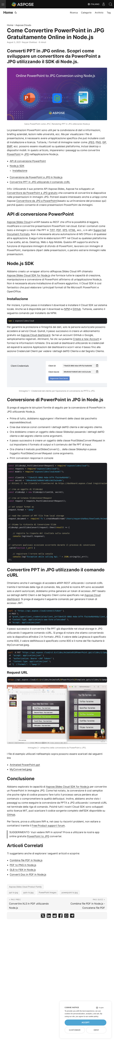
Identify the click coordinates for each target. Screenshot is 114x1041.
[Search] (110, 4)
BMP (9, 146)
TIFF (52, 230)
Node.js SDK (17, 165)
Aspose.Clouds (23, 25)
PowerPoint (14, 154)
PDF (58, 230)
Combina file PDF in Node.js (26, 860)
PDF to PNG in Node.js (23, 865)
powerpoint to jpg (70, 892)
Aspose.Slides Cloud (19, 222)
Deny (96, 1030)
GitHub (77, 309)
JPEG (91, 142)
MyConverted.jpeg (21, 769)
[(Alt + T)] (15, 12)
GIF (104, 142)
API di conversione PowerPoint (28, 161)
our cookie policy (92, 1016)
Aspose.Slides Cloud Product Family (25, 887)
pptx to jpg (28, 892)
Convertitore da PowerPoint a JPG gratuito (32, 192)
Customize (74, 1030)
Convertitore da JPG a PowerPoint (36, 200)
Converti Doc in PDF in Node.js (28, 874)
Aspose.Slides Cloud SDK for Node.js (28, 275)
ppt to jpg (13, 892)
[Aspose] (22, 4)
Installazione (20, 170)
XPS (64, 230)
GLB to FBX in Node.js (23, 869)
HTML (72, 230)
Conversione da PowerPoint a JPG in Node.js (36, 177)
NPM (67, 309)
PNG (98, 142)
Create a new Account (86, 339)
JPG (26, 154)
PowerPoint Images (47, 892)
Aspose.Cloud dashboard (35, 335)
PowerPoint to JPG (38, 836)
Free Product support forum (48, 825)
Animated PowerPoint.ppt (25, 764)
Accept (86, 1022)
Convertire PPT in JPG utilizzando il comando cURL (40, 182)
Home (8, 12)
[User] (103, 4)
